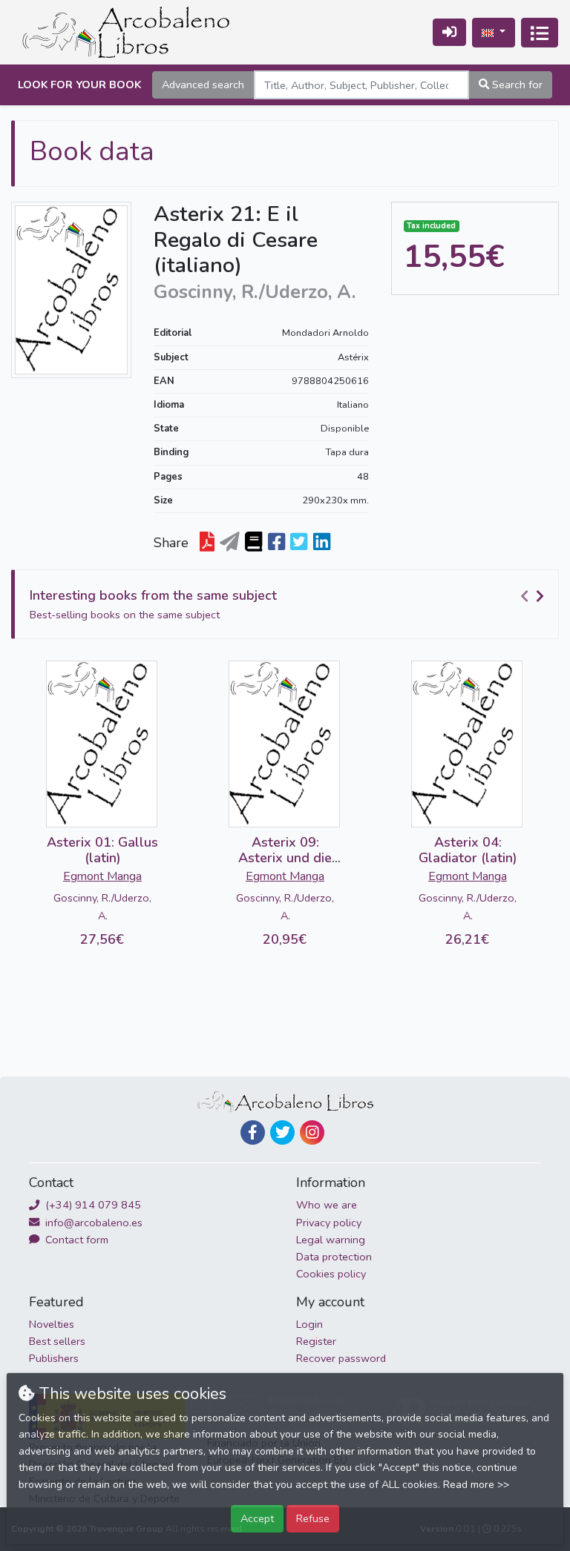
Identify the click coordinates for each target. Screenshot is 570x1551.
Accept (257, 1518)
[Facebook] (252, 1132)
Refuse (313, 1518)
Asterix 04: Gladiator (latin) (468, 850)
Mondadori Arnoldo (325, 333)
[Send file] (230, 543)
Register (316, 1341)
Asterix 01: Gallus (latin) (102, 850)
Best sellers (57, 1341)
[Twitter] (282, 1132)
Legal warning (330, 1239)
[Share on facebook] (276, 543)
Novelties (51, 1324)
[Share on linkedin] (321, 543)
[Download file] (207, 543)
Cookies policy (331, 1273)
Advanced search (203, 84)
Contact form (75, 1239)
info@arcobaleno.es (92, 1222)
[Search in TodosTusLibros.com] (253, 543)
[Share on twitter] (298, 543)
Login (309, 1324)
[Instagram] (312, 1132)
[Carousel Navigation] (534, 596)
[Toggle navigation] (539, 32)
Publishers (54, 1358)
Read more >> (476, 1485)
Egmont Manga (102, 876)
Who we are (326, 1204)
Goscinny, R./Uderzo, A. (102, 906)
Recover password (341, 1358)
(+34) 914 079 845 (91, 1204)
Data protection (334, 1256)
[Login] (449, 32)
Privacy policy (328, 1222)
